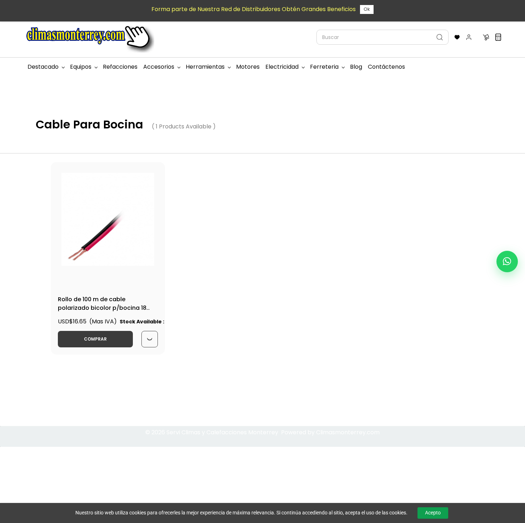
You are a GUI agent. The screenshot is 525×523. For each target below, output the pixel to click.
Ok (367, 9)
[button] (457, 37)
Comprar (95, 339)
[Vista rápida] (150, 339)
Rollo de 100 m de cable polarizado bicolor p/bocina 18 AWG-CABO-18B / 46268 (102, 308)
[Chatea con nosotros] (507, 261)
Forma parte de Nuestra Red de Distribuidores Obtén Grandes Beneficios (253, 9)
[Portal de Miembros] (469, 37)
